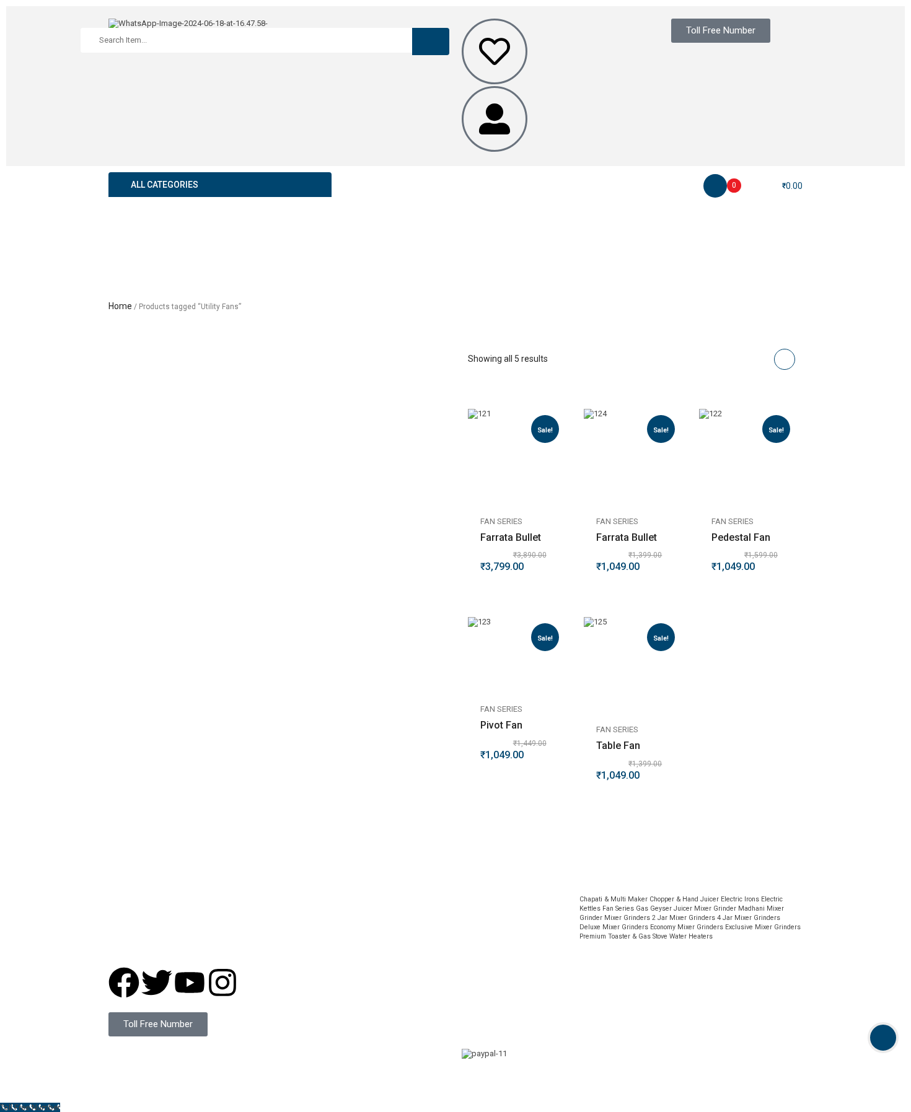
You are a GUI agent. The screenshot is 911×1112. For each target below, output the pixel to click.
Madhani (751, 908)
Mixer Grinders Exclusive (715, 927)
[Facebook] (123, 982)
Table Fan (618, 745)
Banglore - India (387, 927)
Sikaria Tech (351, 1061)
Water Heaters (691, 936)
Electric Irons (740, 899)
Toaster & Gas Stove (637, 936)
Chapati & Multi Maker (613, 899)
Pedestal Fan (740, 537)
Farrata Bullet (510, 537)
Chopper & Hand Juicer (684, 899)
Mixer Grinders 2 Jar (635, 918)
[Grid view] (784, 359)
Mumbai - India (385, 936)
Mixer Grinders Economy (639, 927)
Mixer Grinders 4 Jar (701, 918)
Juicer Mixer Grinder (705, 908)
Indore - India (382, 917)
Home (120, 306)
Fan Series (501, 521)
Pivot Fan (501, 725)
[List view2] (761, 359)
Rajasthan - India (388, 945)
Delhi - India (380, 908)
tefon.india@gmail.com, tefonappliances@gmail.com (213, 934)
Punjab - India (383, 955)
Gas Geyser (654, 908)
